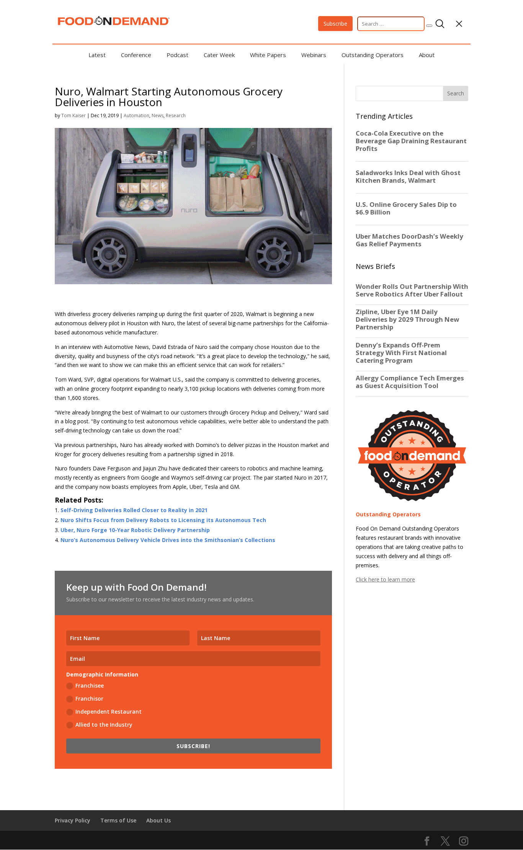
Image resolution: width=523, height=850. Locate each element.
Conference (136, 55)
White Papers (268, 55)
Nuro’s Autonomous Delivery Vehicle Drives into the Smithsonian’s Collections (167, 540)
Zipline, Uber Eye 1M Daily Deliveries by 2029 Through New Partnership (407, 319)
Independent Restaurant (108, 711)
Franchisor (89, 698)
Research (176, 115)
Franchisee (89, 685)
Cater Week (219, 55)
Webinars (313, 55)
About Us (158, 820)
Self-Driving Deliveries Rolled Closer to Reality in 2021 (134, 510)
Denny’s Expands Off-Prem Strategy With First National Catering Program (401, 352)
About (427, 55)
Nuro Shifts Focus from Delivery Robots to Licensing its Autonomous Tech (163, 520)
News (157, 115)
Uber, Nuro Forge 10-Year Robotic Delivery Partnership (135, 530)
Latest (97, 55)
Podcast (177, 55)
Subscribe (335, 23)
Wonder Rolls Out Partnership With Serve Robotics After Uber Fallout (412, 290)
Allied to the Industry (103, 724)
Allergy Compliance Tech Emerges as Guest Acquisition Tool (410, 382)
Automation (136, 115)
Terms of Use (118, 820)
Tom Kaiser (73, 115)
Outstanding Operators (373, 55)
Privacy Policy (72, 820)
